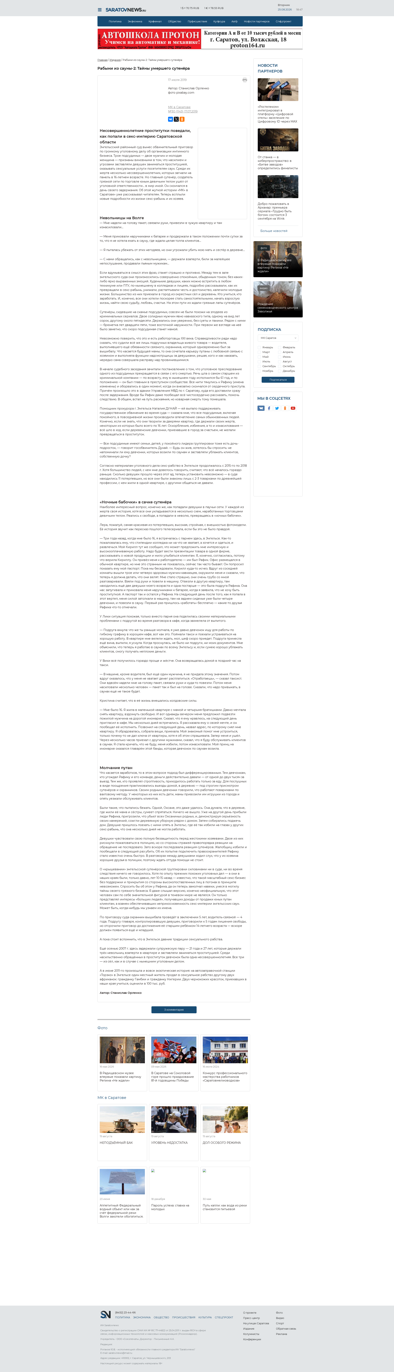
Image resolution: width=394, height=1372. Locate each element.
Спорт (280, 1323)
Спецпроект (283, 21)
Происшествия (197, 21)
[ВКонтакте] (170, 119)
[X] (176, 119)
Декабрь (288, 370)
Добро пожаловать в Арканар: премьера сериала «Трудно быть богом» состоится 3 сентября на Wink (275, 211)
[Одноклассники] (182, 119)
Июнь (286, 356)
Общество (174, 21)
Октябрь (288, 366)
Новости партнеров (256, 21)
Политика (115, 21)
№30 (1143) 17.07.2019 (183, 111)
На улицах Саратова (256, 1323)
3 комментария (174, 1009)
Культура (219, 21)
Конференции (252, 1339)
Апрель (287, 352)
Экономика (135, 21)
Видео (280, 1318)
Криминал (155, 21)
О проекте (249, 1312)
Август (287, 361)
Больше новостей (273, 231)
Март (266, 352)
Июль (266, 361)
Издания (248, 1328)
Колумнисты (251, 1334)
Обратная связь (286, 1328)
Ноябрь (267, 370)
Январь (267, 347)
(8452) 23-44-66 (125, 1312)
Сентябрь (269, 366)
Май (265, 356)
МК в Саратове (179, 107)
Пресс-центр (251, 1318)
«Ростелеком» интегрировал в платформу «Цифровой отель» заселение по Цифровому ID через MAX (277, 114)
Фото (279, 1312)
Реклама (281, 1334)
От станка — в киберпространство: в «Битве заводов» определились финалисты (278, 162)
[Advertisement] (222, 173)
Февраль (288, 347)
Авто (234, 21)
